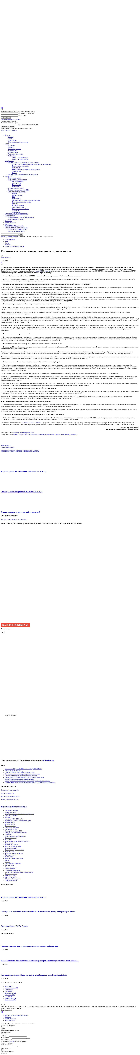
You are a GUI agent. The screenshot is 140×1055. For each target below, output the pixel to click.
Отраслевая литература (15, 188)
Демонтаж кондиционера (13, 770)
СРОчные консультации (12, 870)
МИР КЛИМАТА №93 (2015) (14, 246)
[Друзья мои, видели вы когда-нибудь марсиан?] (11, 508)
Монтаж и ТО (16, 185)
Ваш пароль (22, 115)
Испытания (16, 168)
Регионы (7, 862)
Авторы (9, 806)
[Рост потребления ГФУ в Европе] (5, 922)
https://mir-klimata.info (7, 447)
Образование (12, 150)
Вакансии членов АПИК (16, 231)
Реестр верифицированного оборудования (26, 169)
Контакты (8, 1017)
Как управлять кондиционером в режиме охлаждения (22, 774)
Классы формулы (6, 1039)
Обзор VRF (12, 156)
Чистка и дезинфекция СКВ (10, 800)
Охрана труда (16, 183)
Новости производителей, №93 (24, 432)
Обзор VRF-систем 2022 (20, 159)
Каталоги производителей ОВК (18, 190)
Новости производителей (13, 846)
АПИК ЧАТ (8, 224)
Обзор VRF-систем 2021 (20, 157)
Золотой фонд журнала (15, 219)
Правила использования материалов (16, 1015)
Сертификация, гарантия (13, 863)
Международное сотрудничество (15, 836)
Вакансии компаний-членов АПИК (16, 227)
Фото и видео (16, 171)
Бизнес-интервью (10, 812)
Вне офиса (8, 817)
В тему (14, 173)
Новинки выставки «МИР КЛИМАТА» (17, 841)
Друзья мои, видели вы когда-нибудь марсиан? (20, 512)
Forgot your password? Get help (10, 119)
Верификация (9, 161)
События (11, 147)
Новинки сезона (10, 843)
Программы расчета (14, 178)
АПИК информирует (11, 810)
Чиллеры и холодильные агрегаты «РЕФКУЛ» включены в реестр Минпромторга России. (38, 912)
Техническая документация (17, 191)
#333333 (3, 1035)
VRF (13, 197)
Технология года (10, 875)
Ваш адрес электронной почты (28, 124)
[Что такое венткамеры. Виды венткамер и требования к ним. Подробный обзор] (5, 971)
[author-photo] (5, 444)
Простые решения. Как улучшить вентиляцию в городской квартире (29, 946)
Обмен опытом (9, 851)
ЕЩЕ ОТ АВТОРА (32, 451)
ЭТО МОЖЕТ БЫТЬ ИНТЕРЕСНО (13, 451)
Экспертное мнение (11, 877)
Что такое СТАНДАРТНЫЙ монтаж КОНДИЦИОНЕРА (23, 769)
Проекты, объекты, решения (14, 858)
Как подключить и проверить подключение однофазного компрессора (27, 781)
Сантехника (16, 212)
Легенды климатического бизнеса (16, 832)
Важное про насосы (7, 793)
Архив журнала (10, 215)
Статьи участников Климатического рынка (19, 872)
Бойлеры (15, 203)
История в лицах (10, 826)
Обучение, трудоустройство (14, 853)
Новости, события (10, 848)
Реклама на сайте (10, 222)
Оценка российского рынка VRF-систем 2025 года (21, 492)
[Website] (2, 108)
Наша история (13, 152)
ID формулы (5, 1037)
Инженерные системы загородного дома (18, 820)
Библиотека (8, 176)
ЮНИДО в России (11, 880)
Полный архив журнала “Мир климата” (21, 217)
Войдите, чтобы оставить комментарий (13, 519)
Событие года (9, 865)
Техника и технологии (15, 154)
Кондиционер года (11, 829)
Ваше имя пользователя (26, 113)
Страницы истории (11, 874)
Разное (7, 860)
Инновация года (10, 822)
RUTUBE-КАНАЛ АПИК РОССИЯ (16, 214)
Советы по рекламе (11, 867)
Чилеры (14, 193)
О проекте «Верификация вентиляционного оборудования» (31, 164)
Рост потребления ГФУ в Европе (14, 926)
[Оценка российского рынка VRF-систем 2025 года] (11, 488)
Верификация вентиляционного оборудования (23, 162)
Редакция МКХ (6, 257)
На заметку (8, 839)
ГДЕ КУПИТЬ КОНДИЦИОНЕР (15, 625)
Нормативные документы (20, 166)
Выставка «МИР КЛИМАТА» (14, 819)
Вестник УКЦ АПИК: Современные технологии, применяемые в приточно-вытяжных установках (45, 434)
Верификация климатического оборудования (23, 174)
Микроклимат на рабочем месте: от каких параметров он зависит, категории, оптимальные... (40, 961)
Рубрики (4, 806)
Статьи (7, 144)
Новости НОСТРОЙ (11, 844)
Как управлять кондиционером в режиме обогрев (21, 775)
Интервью (11, 145)
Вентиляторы (16, 186)
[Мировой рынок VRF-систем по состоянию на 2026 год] (11, 467)
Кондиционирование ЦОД (13, 831)
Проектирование (17, 181)
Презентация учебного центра (18, 142)
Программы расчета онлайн (10, 790)
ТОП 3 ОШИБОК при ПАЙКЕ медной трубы (19, 772)
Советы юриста (10, 868)
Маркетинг (8, 221)
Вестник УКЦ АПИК (12, 815)
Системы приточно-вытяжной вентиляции (26, 200)
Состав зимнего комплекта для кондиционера (19, 779)
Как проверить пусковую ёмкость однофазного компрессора (24, 777)
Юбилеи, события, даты (12, 879)
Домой (3, 236)
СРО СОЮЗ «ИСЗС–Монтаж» (31, 423)
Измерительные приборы (20, 209)
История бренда (10, 824)
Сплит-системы (17, 195)
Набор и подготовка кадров (17, 229)
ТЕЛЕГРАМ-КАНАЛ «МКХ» (14, 226)
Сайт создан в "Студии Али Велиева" (23, 1023)
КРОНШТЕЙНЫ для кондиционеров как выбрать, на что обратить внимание (30, 782)
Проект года (9, 856)
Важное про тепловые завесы (10, 796)
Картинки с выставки (12, 827)
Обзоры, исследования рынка (14, 850)
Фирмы (24, 806)
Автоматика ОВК (18, 207)
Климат (10, 137)
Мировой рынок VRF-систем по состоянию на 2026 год (23, 471)
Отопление (15, 210)
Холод (10, 138)
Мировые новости (10, 838)
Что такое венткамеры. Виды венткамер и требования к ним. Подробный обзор (34, 975)
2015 (17, 236)
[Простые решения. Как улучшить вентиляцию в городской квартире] (5, 942)
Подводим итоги (10, 855)
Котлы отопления (18, 205)
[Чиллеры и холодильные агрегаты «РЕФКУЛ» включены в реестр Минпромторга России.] (5, 908)
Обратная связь (9, 1020)
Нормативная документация (17, 179)
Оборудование (17, 806)
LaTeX (12, 1041)
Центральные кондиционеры (21, 202)
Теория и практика (14, 149)
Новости (7, 135)
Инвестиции (12, 140)
